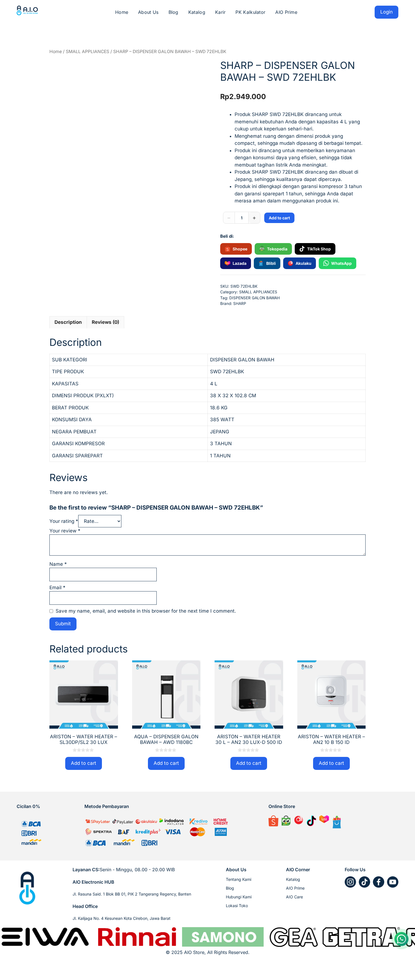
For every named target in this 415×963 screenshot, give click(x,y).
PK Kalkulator (250, 12)
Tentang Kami (238, 879)
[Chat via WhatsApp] (401, 939)
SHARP (239, 303)
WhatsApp (341, 263)
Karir (220, 12)
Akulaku (303, 263)
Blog (173, 12)
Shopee (240, 248)
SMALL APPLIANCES (87, 51)
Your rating (63, 521)
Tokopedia (277, 248)
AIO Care (294, 896)
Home (121, 12)
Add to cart (279, 217)
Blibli (271, 263)
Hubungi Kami (239, 896)
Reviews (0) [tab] (105, 322)
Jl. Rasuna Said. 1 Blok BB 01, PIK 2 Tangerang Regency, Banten (132, 894)
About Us (148, 12)
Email (57, 587)
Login (386, 12)
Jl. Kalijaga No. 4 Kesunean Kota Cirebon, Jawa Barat (122, 918)
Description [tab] (68, 322)
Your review (64, 531)
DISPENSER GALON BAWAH (254, 298)
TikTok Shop (319, 248)
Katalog (196, 12)
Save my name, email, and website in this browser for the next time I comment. (146, 611)
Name (58, 564)
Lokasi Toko (237, 905)
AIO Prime (286, 12)
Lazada (239, 263)
